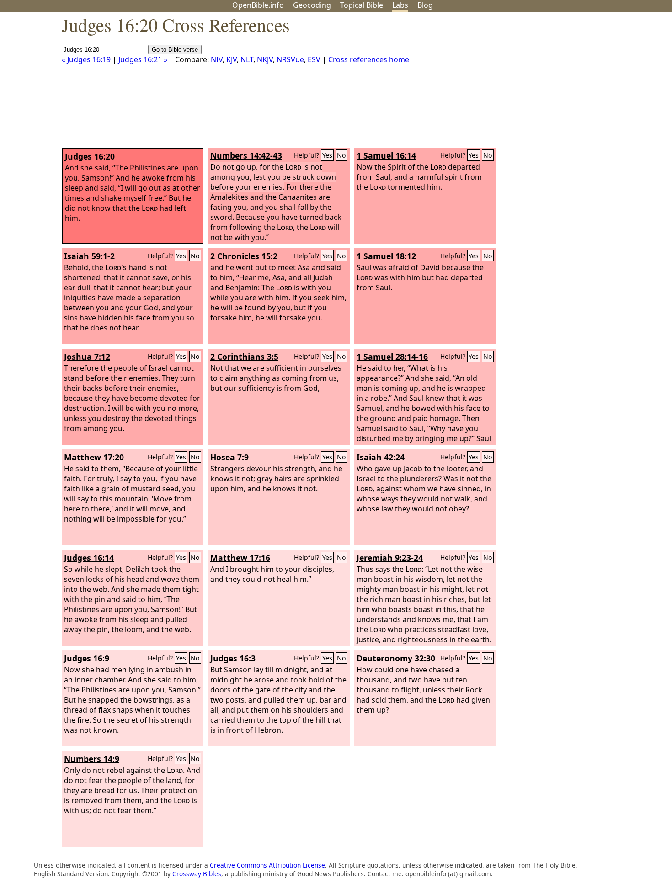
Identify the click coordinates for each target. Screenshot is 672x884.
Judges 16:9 (86, 658)
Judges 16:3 (233, 658)
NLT (246, 59)
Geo (312, 5)
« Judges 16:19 (86, 59)
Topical (361, 5)
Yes (327, 155)
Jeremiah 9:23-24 (390, 557)
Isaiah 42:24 (381, 457)
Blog (425, 5)
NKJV (265, 59)
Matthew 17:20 (94, 457)
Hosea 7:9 (229, 457)
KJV (231, 59)
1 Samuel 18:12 (386, 255)
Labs (400, 5)
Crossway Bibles (196, 873)
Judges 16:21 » (142, 59)
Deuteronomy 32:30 (396, 658)
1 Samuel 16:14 (386, 155)
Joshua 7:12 (87, 356)
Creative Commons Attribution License (267, 865)
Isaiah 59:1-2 (89, 255)
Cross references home (368, 59)
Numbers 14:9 (91, 758)
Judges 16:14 (89, 557)
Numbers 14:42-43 (246, 155)
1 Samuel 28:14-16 (392, 356)
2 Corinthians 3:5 (244, 356)
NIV (217, 59)
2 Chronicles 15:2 (243, 255)
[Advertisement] (579, 84)
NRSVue (290, 59)
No (341, 155)
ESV (314, 59)
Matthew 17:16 (240, 557)
